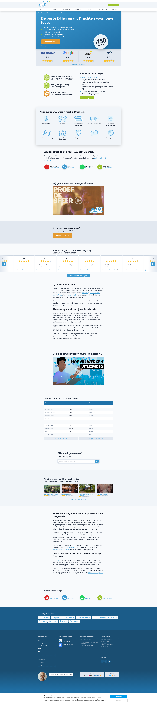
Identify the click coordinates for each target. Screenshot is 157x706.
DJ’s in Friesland (68, 547)
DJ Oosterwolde (84, 618)
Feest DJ (39, 648)
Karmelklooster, (66, 494)
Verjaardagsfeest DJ (42, 645)
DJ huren (59, 560)
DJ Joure (44, 621)
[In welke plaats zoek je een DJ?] (97, 461)
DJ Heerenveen (68, 618)
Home (39, 640)
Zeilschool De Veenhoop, (51, 494)
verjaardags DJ (72, 295)
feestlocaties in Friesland (61, 550)
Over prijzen (40, 665)
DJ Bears (54, 621)
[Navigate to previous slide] (4, 263)
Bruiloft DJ (40, 643)
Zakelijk (39, 651)
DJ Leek (65, 621)
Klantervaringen (41, 654)
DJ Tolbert (113, 618)
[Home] (42, 5)
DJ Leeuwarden (100, 618)
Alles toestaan (119, 696)
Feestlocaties (41, 656)
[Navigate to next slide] (152, 263)
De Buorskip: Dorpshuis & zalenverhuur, (86, 495)
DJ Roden (75, 621)
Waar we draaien (41, 659)
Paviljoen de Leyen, (102, 494)
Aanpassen (118, 700)
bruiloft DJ (85, 293)
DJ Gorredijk (45, 618)
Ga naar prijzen (41, 668)
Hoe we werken (41, 662)
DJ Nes (56, 618)
